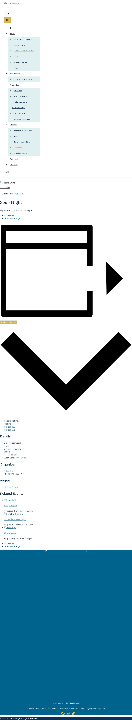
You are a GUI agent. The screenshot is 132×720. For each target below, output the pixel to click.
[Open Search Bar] (7, 8)
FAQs (16, 56)
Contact (14, 165)
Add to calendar (8, 322)
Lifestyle (13, 125)
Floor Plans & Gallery (23, 79)
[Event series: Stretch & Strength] (34, 524)
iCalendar (8, 424)
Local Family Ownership (24, 39)
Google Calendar (12, 421)
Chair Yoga (10, 533)
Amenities (14, 85)
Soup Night (13, 455)
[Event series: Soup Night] (34, 511)
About (12, 34)
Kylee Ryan (9, 471)
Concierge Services (22, 119)
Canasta (9, 215)
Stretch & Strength (13, 218)
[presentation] (10, 500)
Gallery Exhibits (20, 153)
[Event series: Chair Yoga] (33, 538)
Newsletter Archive (22, 142)
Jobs (16, 68)
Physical (23, 458)
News (16, 136)
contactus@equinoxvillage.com (92, 708)
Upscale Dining (20, 96)
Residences (15, 73)
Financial (14, 159)
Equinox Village (11, 487)
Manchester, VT (20, 62)
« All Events (5, 187)
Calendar (18, 148)
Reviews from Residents (24, 51)
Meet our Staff (20, 45)
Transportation (20, 113)
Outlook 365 (9, 427)
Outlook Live (9, 430)
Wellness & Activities (23, 130)
